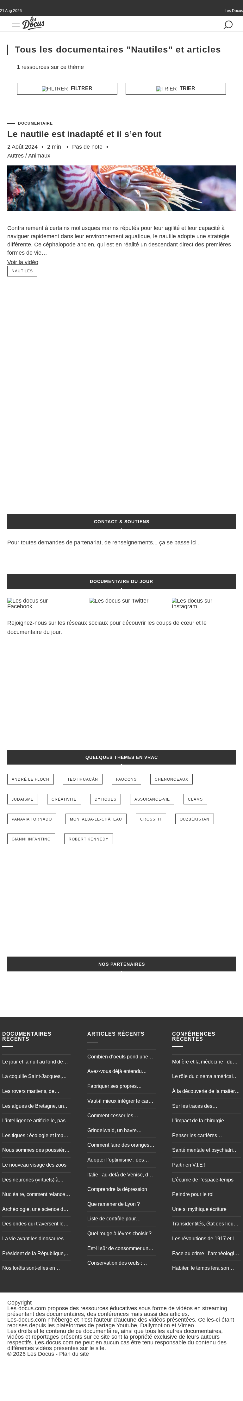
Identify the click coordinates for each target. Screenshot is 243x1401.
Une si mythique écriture (199, 1209)
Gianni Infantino (31, 839)
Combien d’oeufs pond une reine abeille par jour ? (117, 1057)
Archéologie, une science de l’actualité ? (34, 1209)
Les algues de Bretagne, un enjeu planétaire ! (33, 1106)
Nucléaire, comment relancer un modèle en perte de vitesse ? (34, 1195)
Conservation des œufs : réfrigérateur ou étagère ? (115, 1263)
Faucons (126, 779)
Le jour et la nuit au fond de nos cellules (32, 1062)
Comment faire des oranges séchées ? (118, 1145)
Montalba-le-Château (96, 819)
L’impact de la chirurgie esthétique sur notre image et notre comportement (204, 1121)
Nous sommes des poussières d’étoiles (36, 1150)
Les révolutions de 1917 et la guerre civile (204, 1239)
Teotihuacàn (82, 779)
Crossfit (151, 819)
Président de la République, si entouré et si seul (36, 1254)
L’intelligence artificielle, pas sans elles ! (33, 1121)
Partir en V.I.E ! (188, 1165)
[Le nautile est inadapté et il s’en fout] (121, 220)
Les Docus (40, 1354)
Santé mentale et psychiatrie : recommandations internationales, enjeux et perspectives (205, 1150)
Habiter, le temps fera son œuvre (200, 1268)
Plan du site (74, 1354)
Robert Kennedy (89, 839)
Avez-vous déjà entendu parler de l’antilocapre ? (114, 1072)
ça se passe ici (177, 542)
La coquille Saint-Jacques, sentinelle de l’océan (32, 1077)
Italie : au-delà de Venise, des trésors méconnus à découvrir (120, 1175)
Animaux (39, 155)
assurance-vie (152, 799)
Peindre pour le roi (193, 1194)
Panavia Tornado (32, 819)
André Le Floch (30, 779)
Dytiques (105, 799)
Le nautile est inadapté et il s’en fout (84, 134)
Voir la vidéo (22, 262)
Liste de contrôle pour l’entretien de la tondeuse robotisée (115, 1219)
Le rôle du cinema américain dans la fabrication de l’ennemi (204, 1077)
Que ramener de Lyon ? (113, 1204)
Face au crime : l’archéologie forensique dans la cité (204, 1254)
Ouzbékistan (194, 819)
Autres (15, 155)
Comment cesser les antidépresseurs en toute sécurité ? (115, 1116)
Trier (186, 88)
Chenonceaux (171, 779)
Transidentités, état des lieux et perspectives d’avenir (204, 1224)
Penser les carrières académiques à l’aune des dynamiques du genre (201, 1136)
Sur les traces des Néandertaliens (192, 1106)
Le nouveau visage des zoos (34, 1165)
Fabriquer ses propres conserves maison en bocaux (120, 1086)
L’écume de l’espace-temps (203, 1179)
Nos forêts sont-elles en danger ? (28, 1268)
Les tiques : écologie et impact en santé (36, 1136)
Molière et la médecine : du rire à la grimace (202, 1062)
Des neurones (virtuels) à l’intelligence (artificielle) (30, 1180)
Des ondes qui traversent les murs (34, 1224)
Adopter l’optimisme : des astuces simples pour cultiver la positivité (119, 1160)
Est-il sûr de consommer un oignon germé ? (117, 1249)
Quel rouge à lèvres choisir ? (119, 1233)
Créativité (64, 799)
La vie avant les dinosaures (33, 1238)
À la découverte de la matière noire (205, 1091)
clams (195, 799)
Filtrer (81, 88)
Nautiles (22, 271)
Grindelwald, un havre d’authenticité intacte (112, 1131)
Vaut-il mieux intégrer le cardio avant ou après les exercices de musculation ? (121, 1101)
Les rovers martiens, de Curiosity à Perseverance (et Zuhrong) (34, 1091)
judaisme (23, 799)
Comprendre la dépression (117, 1189)
